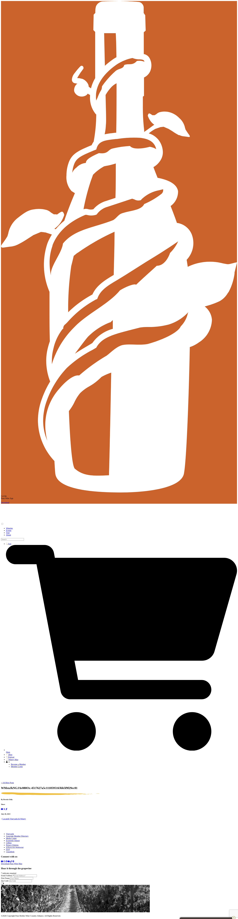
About (8, 535)
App (9, 544)
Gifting (9, 843)
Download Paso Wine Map (11, 864)
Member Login (17, 767)
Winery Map (13, 760)
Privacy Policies (12, 845)
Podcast (11, 757)
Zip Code (5, 881)
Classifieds (10, 852)
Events (8, 530)
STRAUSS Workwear (15, 847)
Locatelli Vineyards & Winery (14, 819)
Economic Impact (13, 841)
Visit (8, 533)
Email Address (7, 876)
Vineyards (10, 834)
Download (5, 502)
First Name (5, 878)
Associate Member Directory (17, 836)
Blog (10, 755)
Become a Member (18, 764)
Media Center (11, 838)
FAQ (8, 849)
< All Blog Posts (7, 783)
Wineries (9, 528)
